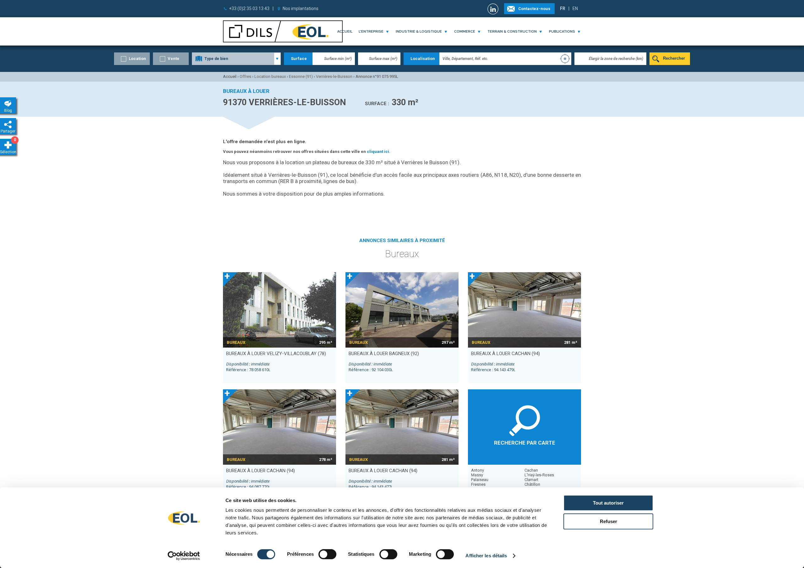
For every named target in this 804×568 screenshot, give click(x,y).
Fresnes (478, 484)
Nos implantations (300, 8)
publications (562, 32)
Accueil (344, 32)
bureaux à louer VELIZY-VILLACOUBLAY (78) (276, 353)
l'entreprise (371, 32)
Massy (477, 475)
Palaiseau (479, 479)
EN (575, 8)
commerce (464, 32)
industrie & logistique (419, 32)
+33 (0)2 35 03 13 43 (249, 8)
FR (562, 8)
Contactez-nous (534, 8)
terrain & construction (512, 32)
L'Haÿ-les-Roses (539, 475)
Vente (173, 58)
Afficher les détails (486, 555)
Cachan (531, 470)
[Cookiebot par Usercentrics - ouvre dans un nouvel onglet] (183, 555)
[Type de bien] (236, 58)
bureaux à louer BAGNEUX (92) (384, 353)
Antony (477, 470)
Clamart (531, 479)
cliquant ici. (378, 151)
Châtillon (532, 484)
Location (137, 58)
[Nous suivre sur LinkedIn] (493, 8)
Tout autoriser (608, 503)
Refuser (608, 521)
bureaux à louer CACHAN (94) (505, 353)
